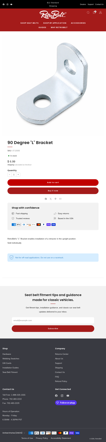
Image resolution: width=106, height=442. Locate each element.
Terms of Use (27, 438)
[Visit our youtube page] (11, 4)
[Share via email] (60, 198)
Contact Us (99, 4)
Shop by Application (54, 23)
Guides (42, 27)
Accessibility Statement (61, 438)
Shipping (10, 165)
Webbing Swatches (10, 358)
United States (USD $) (12, 433)
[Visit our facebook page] (4, 4)
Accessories (78, 23)
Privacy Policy (42, 438)
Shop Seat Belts (29, 23)
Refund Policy (61, 381)
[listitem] (53, 4)
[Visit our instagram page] (7, 4)
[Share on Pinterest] (55, 198)
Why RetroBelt (59, 27)
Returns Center (61, 354)
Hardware (6, 354)
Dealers (83, 4)
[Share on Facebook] (45, 198)
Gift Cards (6, 363)
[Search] (88, 12)
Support (91, 4)
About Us (59, 358)
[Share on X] (50, 198)
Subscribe (53, 328)
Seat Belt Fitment (10, 372)
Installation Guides (10, 368)
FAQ (57, 377)
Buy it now (53, 191)
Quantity (12, 170)
